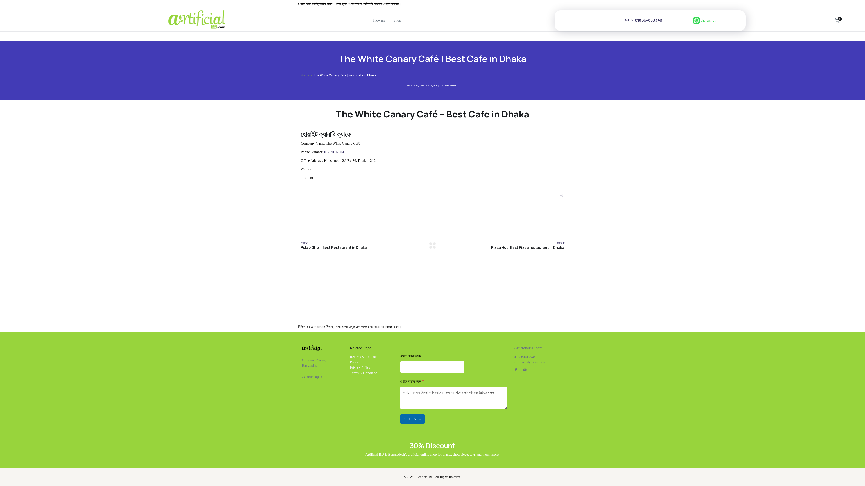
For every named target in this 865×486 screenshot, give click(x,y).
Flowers (379, 20)
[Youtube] (525, 369)
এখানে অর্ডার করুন (412, 381)
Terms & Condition (363, 373)
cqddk (434, 85)
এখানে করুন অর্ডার (410, 356)
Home (305, 75)
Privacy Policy (360, 367)
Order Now (412, 419)
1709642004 (333, 152)
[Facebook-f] (516, 369)
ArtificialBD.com (528, 348)
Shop (397, 20)
